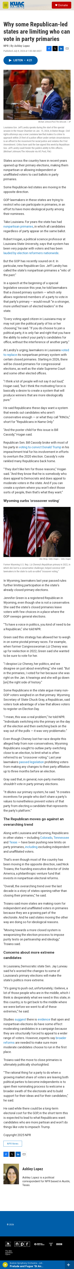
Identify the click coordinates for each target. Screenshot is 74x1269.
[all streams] (69, 1264)
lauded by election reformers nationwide (31, 253)
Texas (13, 842)
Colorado (46, 837)
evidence (44, 1019)
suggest (20, 1019)
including (31, 847)
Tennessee (61, 837)
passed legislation (31, 762)
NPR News (12, 1143)
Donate (63, 5)
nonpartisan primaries (18, 226)
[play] (5, 1264)
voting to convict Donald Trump (40, 447)
